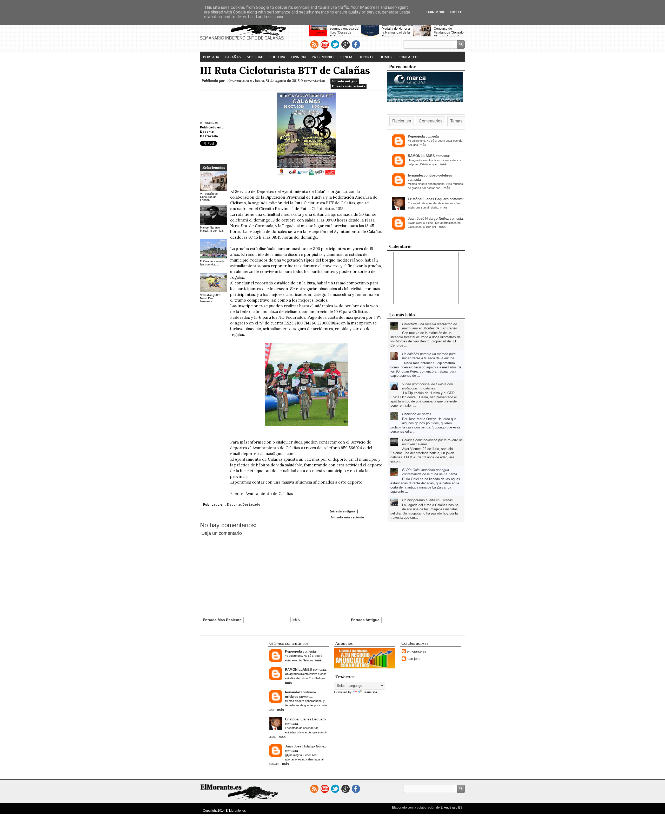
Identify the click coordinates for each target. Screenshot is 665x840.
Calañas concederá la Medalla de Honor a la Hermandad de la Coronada (397, 30)
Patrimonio (323, 57)
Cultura (277, 57)
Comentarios (430, 121)
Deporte (366, 57)
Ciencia (346, 57)
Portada (211, 57)
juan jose (413, 659)
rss (314, 44)
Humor (386, 57)
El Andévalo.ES (451, 807)
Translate (370, 692)
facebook (355, 44)
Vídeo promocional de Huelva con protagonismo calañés (427, 386)
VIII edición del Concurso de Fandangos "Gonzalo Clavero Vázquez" (449, 30)
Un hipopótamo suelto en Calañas (427, 500)
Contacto (407, 57)
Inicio (296, 619)
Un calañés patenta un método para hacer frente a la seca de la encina (429, 356)
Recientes (401, 121)
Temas (456, 121)
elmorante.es (416, 651)
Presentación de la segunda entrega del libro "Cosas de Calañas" (344, 30)
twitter (335, 44)
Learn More (434, 12)
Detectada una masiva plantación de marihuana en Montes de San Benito (429, 326)
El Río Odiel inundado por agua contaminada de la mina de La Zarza (429, 472)
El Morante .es (235, 810)
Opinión (298, 57)
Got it (456, 12)
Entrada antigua (344, 81)
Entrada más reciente (348, 86)
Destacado (209, 136)
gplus (345, 44)
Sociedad (255, 57)
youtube (324, 44)
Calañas (233, 57)
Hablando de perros (416, 414)
